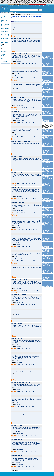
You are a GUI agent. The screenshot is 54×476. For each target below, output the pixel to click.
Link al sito (3, 52)
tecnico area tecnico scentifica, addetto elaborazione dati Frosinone (47, 173)
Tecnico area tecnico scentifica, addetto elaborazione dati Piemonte (47, 94)
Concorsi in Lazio (18, 90)
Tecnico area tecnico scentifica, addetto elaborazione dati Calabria (47, 61)
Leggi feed (4, 62)
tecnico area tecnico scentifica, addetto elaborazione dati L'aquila (47, 181)
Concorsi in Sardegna (19, 449)
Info (27, 3)
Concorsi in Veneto (18, 61)
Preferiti (2, 50)
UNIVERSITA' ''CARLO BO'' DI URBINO (19, 67)
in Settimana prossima (5, 24)
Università (24, 8)
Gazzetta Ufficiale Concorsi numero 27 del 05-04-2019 (27, 122)
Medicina (27, 5)
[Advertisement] (47, 30)
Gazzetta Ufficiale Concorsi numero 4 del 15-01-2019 (27, 260)
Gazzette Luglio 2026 (5, 37)
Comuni (14, 8)
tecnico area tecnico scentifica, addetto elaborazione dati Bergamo (47, 141)
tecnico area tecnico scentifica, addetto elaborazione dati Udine (46, 268)
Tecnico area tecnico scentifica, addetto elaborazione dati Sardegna (47, 102)
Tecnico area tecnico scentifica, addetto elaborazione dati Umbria (47, 117)
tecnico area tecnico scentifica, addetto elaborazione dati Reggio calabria (47, 235)
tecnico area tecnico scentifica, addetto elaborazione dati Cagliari (47, 148)
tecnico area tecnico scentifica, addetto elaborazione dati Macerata (47, 191)
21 (17, 470)
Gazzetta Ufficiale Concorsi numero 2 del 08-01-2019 (27, 275)
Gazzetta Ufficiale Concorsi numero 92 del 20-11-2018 (27, 348)
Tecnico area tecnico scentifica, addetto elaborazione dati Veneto (47, 120)
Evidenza (2, 18)
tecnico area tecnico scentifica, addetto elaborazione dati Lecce (46, 184)
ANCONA (17, 29)
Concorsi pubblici (4, 16)
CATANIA (17, 373)
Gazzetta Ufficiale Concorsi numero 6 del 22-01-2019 (27, 229)
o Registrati (18, 12)
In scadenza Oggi (4, 20)
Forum (2, 45)
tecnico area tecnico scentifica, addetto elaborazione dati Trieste (46, 264)
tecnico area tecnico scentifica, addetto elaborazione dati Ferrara (47, 163)
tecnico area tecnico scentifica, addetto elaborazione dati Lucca (46, 188)
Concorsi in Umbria (19, 433)
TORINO (17, 132)
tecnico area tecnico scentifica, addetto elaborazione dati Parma (46, 212)
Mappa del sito (3, 51)
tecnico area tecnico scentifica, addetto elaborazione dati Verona (47, 282)
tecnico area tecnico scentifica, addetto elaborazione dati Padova (47, 205)
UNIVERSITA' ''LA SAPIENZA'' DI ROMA (19, 279)
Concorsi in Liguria (18, 227)
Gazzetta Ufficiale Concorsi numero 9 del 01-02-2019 (27, 212)
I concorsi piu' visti (4, 25)
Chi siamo (3, 54)
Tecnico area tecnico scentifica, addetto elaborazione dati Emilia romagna (46, 68)
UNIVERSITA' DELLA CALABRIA (18, 97)
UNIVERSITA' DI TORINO (16, 126)
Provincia (11, 8)
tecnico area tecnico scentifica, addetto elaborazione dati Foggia (47, 170)
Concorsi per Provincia (5, 28)
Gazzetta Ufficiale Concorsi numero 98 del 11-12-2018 (27, 304)
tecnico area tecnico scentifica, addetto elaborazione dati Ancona (47, 130)
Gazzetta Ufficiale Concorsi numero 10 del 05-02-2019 (27, 183)
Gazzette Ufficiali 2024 (5, 42)
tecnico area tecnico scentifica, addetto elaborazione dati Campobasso (46, 152)
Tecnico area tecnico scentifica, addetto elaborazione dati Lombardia (47, 84)
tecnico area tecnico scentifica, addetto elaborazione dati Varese (47, 271)
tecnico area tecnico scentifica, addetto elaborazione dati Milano (46, 195)
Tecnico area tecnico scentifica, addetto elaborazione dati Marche (47, 87)
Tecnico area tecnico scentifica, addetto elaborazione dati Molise (46, 91)
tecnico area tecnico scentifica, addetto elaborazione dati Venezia (47, 275)
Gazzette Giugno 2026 (5, 38)
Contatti (2, 55)
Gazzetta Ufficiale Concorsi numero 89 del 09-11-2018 (27, 364)
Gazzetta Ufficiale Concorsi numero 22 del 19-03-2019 (27, 136)
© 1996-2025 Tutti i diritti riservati (18, 472)
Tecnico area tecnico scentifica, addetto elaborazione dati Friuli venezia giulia (46, 73)
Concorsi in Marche (19, 31)
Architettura (20, 5)
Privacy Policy (32, 472)
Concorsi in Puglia (18, 258)
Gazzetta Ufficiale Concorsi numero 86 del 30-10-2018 (27, 406)
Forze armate (19, 8)
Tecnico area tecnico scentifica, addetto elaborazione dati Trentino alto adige (47, 113)
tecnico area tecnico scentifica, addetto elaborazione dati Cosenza (47, 159)
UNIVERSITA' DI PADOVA (16, 172)
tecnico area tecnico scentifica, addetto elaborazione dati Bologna (47, 144)
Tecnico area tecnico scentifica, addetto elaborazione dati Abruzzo (47, 54)
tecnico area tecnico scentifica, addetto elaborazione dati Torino (46, 257)
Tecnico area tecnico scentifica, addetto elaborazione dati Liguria (47, 80)
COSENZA (18, 103)
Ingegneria (16, 5)
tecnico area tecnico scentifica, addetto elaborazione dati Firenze (47, 166)
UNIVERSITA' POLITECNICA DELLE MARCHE (20, 23)
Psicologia (37, 5)
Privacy (2, 58)
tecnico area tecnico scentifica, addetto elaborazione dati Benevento (47, 137)
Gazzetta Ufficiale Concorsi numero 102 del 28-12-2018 (27, 290)
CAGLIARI (18, 447)
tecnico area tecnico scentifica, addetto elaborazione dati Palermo (47, 209)
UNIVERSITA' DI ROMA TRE (17, 82)
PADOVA (17, 179)
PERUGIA (18, 431)
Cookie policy (42, 472)
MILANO (17, 118)
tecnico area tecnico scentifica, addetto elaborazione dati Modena (47, 198)
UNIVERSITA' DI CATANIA (16, 368)
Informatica (12, 5)
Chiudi (30, 3)
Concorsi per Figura (4, 31)
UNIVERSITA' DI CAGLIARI (16, 439)
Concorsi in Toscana (19, 404)
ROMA (17, 88)
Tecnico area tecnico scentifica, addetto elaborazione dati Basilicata (47, 57)
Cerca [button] (40, 10)
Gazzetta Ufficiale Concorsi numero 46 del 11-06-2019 (27, 49)
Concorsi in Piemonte (19, 134)
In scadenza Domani (4, 21)
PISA (17, 402)
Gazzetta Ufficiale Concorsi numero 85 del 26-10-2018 (27, 435)
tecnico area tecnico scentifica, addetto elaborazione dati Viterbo (47, 285)
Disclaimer (3, 59)
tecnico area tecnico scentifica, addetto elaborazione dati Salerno (47, 243)
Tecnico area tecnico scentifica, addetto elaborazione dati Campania (47, 64)
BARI (17, 256)
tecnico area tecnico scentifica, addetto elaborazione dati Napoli (46, 202)
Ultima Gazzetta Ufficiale (5, 34)
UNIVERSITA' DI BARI (15, 250)
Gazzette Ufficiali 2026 (5, 39)
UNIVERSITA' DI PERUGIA (16, 425)
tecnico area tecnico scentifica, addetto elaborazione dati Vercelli (47, 278)
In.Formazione (27, 472)
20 (16, 470)
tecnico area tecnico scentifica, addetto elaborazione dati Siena (46, 250)
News (2, 17)
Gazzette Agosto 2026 (5, 35)
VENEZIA (17, 59)
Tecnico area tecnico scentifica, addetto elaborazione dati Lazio (46, 77)
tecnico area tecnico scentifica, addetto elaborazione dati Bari (46, 133)
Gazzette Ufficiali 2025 (5, 41)
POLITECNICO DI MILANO (16, 265)
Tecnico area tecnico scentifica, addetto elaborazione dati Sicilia (46, 105)
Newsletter (3, 47)
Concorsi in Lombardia (19, 120)
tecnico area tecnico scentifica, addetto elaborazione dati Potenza (47, 231)
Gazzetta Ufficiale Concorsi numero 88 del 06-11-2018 (27, 391)
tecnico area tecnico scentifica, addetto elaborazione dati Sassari (47, 246)
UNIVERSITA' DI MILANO (16, 111)
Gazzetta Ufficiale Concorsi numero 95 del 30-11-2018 (27, 334)
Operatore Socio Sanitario (44, 5)
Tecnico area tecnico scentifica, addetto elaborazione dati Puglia (46, 98)
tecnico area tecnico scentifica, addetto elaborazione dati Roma (46, 239)
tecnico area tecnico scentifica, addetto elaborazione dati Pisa (46, 228)
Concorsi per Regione (5, 27)
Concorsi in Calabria (19, 105)
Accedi (15, 12)
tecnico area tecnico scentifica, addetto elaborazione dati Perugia (47, 220)
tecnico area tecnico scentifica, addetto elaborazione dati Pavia (46, 216)
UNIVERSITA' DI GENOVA (16, 217)
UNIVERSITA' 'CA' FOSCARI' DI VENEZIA (19, 53)
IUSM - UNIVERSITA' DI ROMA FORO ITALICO (20, 352)
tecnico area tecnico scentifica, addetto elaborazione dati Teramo (47, 253)
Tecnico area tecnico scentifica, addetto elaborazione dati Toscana (47, 109)
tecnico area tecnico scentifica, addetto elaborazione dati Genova (47, 177)
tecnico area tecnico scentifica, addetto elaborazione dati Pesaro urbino (47, 224)
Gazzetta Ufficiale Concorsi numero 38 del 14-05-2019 (27, 63)
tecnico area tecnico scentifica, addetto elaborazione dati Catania (47, 156)
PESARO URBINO (19, 73)
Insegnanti (51, 5)
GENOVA (17, 225)
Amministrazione (32, 5)
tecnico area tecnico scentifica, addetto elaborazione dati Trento (46, 260)
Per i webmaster (4, 61)
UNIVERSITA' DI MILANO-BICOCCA (18, 294)
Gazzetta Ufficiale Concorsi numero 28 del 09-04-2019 (27, 107)
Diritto (24, 5)
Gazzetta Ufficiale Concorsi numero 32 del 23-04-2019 (27, 77)
